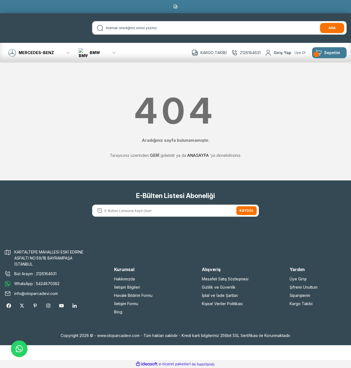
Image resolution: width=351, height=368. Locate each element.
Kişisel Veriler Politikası (222, 303)
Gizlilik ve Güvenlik (219, 287)
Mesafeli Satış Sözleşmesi (225, 279)
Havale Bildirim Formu (133, 295)
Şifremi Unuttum (304, 287)
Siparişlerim (300, 295)
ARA (332, 28)
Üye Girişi (298, 279)
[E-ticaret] (175, 364)
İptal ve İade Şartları (220, 295)
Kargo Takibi (301, 303)
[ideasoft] (147, 364)
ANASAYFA (198, 155)
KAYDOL (246, 210)
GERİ (154, 155)
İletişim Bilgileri (127, 287)
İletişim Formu (126, 303)
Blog (118, 312)
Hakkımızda (124, 279)
